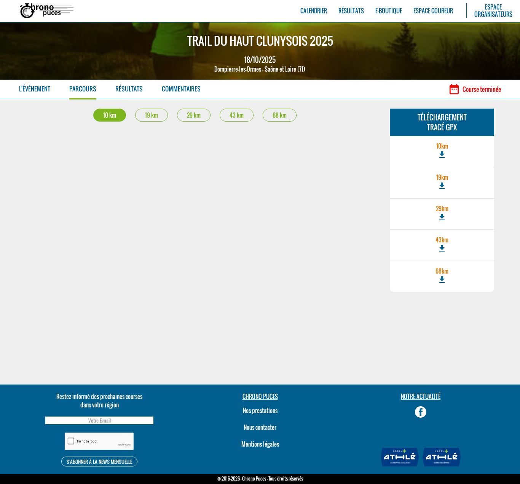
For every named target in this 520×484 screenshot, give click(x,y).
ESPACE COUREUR (433, 10)
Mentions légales (260, 444)
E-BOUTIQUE (388, 10)
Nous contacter (260, 427)
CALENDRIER (313, 10)
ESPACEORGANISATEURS (493, 10)
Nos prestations (260, 410)
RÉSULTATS (351, 10)
